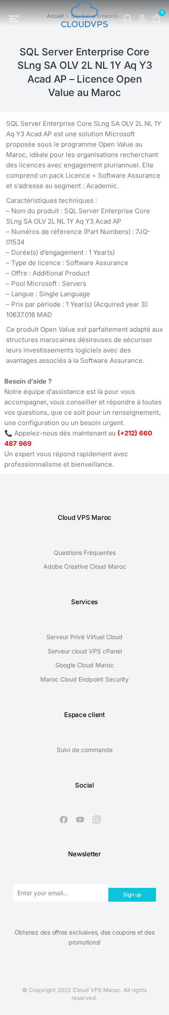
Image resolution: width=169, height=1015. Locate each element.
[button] (14, 18)
